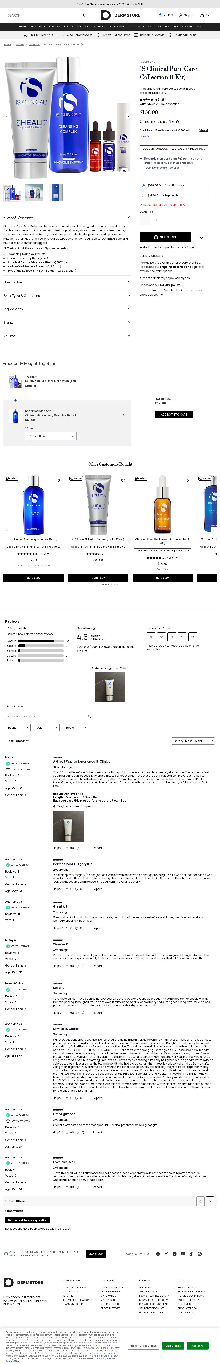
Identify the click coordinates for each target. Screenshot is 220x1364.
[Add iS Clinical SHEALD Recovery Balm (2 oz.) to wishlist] (123, 480)
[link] (186, 15)
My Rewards (108, 1295)
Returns (67, 1295)
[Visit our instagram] (174, 1254)
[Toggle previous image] (6, 116)
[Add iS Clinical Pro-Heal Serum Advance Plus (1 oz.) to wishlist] (187, 480)
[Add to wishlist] (201, 237)
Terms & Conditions (191, 1295)
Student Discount (151, 1308)
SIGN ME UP (96, 1253)
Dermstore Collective (154, 1300)
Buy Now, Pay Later (151, 1312)
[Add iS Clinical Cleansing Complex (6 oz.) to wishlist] (58, 480)
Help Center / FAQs (74, 1287)
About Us (145, 1287)
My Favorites (109, 1300)
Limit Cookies (173, 1345)
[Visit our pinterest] (199, 1254)
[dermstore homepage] (121, 15)
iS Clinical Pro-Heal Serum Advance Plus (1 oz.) (162, 541)
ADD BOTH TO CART (174, 414)
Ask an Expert (148, 1291)
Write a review (149, 104)
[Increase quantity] (168, 220)
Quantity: (147, 211)
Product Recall (188, 1308)
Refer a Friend (110, 1304)
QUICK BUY (33, 577)
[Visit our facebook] (158, 1254)
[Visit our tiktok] (191, 1254)
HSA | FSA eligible (156, 122)
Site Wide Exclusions (191, 1291)
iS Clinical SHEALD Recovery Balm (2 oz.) (98, 539)
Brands (20, 44)
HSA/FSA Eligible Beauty (154, 1295)
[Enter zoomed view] (124, 172)
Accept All (197, 1345)
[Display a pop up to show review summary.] (48, 553)
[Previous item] (6, 530)
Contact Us (70, 1291)
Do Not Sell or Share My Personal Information (25, 1303)
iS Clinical (34, 44)
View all (203, 130)
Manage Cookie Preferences (21, 1297)
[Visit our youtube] (183, 1254)
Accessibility (186, 1312)
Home (7, 44)
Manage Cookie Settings (144, 1345)
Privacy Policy (187, 1287)
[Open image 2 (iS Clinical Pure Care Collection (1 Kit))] (34, 192)
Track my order (72, 1304)
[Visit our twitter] (166, 1254)
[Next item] (214, 530)
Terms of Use (12, 1360)
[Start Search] (85, 15)
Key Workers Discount (154, 1304)
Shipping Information (76, 1300)
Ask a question (170, 104)
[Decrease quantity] (145, 220)
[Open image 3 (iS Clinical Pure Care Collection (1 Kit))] (55, 192)
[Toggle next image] (128, 116)
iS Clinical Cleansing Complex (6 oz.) (34, 539)
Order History (110, 1308)
